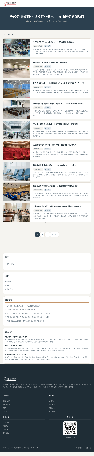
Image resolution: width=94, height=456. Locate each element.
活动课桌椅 (6, 404)
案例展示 (52, 404)
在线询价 (6, 426)
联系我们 (6, 422)
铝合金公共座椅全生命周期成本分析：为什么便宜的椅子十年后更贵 (27, 313)
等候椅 (5, 408)
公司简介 (52, 401)
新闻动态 (52, 408)
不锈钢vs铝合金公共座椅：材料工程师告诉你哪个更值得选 (24, 321)
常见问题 (52, 411)
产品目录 (6, 429)
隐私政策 (6, 433)
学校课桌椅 (6, 401)
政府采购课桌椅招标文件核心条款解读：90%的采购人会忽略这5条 (27, 317)
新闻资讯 (8, 285)
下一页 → (54, 234)
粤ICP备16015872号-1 (31, 448)
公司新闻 (8, 281)
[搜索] (89, 4)
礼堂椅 (5, 411)
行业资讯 (47, 46)
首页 (4, 34)
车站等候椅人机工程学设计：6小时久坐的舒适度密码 (22, 306)
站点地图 (79, 448)
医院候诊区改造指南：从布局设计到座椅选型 (20, 310)
